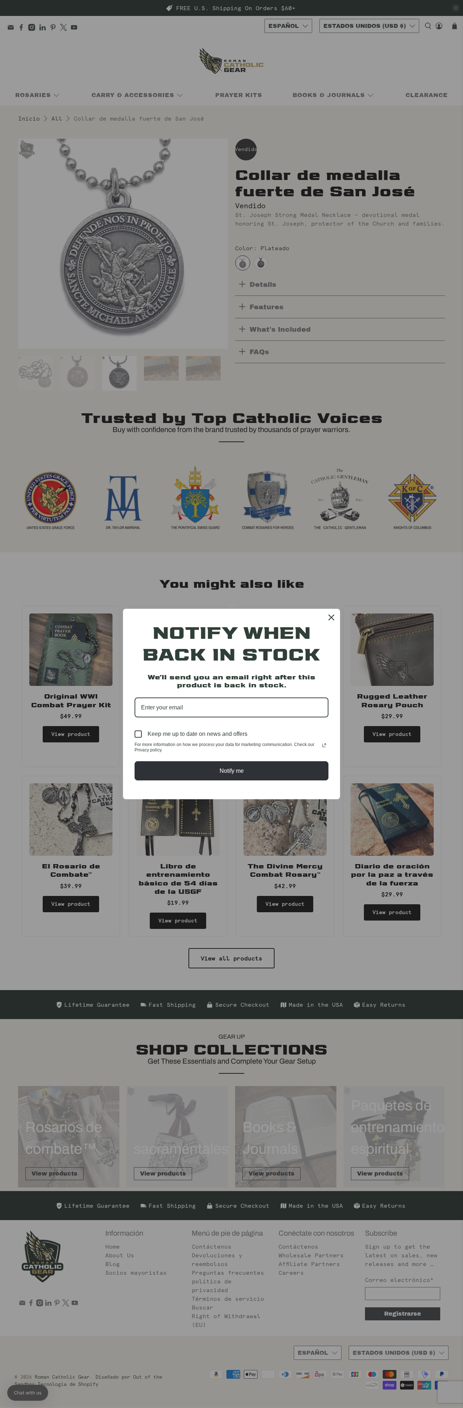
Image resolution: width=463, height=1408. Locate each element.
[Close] (331, 617)
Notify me (232, 771)
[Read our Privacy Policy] (324, 745)
